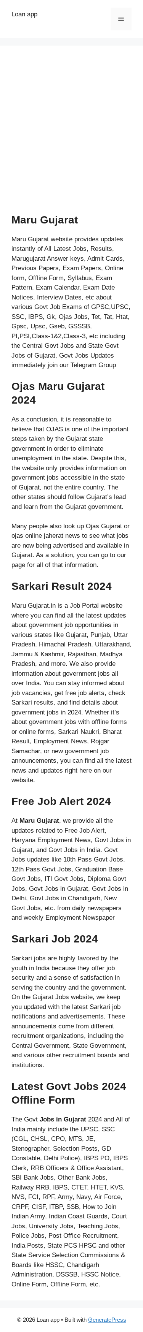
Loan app (24, 14)
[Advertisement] (71, 132)
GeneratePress (107, 1319)
